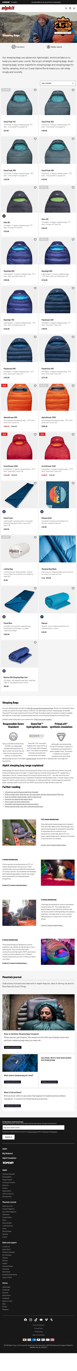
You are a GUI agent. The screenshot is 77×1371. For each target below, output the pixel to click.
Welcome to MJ (7, 1206)
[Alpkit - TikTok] (35, 1319)
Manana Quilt (47, 518)
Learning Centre (7, 1226)
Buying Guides (7, 1223)
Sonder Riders (7, 1217)
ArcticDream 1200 (11, 466)
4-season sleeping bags (49, 900)
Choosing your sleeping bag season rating (18, 799)
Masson (44, 623)
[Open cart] (70, 8)
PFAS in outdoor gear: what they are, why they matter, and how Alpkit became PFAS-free (34, 794)
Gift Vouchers (6, 1255)
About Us (5, 1185)
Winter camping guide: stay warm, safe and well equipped (24, 806)
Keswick (5, 1292)
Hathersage (6, 1287)
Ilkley (4, 1304)
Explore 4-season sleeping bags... (52, 925)
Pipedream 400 (48, 368)
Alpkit (4, 1149)
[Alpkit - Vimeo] (46, 1319)
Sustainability (7, 1177)
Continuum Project (8, 1182)
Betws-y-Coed (7, 1301)
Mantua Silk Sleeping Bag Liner (16, 677)
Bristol (4, 1307)
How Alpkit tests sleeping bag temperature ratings (21, 804)
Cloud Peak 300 (10, 170)
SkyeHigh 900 (47, 271)
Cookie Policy (38, 1331)
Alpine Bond (6, 1249)
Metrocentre (6, 1295)
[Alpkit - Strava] (51, 1319)
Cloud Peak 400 (48, 170)
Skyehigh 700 (9, 320)
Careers (5, 1188)
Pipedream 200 (48, 320)
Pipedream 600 (10, 368)
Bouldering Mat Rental (9, 1274)
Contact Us (6, 1246)
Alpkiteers (5, 1214)
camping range (31, 758)
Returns (5, 1260)
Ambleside (5, 1290)
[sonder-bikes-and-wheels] (6, 2)
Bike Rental (6, 1272)
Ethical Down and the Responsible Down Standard (21, 792)
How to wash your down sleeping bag (17, 802)
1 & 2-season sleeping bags (50, 819)
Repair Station (7, 1180)
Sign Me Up (8, 1137)
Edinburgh (5, 1298)
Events (4, 1237)
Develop (5, 1234)
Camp (4, 1228)
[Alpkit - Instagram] (30, 1319)
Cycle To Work (7, 1277)
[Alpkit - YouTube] (41, 1319)
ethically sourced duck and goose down (40, 708)
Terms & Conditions (39, 1325)
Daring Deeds (6, 1231)
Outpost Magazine (8, 1209)
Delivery (5, 1258)
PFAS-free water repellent (43, 719)
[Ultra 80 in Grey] (4, 216)
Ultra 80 (7, 222)
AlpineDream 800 (10, 417)
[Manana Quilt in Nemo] (42, 511)
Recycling (5, 1269)
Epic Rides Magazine (9, 1212)
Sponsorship (6, 1191)
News (4, 1220)
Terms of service (8, 1194)
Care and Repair (7, 1266)
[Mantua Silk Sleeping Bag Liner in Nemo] (4, 671)
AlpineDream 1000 (49, 417)
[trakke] (14, 2)
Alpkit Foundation (9, 1158)
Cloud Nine (8, 623)
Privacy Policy (45, 1131)
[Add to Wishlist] (35, 90)
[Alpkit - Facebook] (25, 1319)
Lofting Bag (8, 569)
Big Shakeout (7, 1153)
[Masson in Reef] (42, 616)
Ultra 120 (45, 219)
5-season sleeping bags (10, 940)
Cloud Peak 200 (48, 121)
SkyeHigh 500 (9, 271)
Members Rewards (8, 1174)
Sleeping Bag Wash (49, 569)
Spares (4, 1263)
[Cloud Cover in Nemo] (4, 511)
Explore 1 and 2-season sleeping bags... (54, 845)
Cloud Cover (8, 518)
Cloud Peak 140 (9, 121)
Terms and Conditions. (32, 1131)
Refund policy (7, 1196)
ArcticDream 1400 (49, 466)
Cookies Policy (54, 1131)
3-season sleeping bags (10, 859)
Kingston (5, 1309)
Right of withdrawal (39, 1335)
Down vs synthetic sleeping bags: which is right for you (23, 797)
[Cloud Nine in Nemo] (4, 616)
